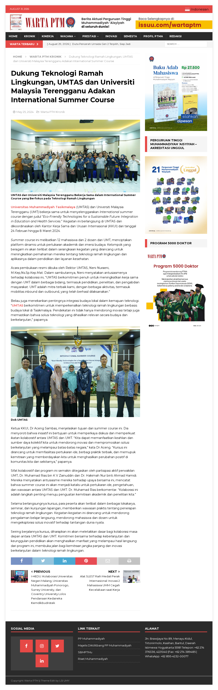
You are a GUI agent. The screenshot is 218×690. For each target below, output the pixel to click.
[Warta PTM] (109, 30)
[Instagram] (42, 646)
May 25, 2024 (25, 112)
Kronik (29, 36)
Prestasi (89, 36)
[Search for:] (186, 44)
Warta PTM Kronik (52, 112)
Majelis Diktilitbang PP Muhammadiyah (104, 645)
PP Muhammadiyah (91, 638)
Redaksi (175, 36)
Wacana (66, 36)
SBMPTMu (85, 652)
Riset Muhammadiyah (93, 658)
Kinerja (48, 36)
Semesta (130, 36)
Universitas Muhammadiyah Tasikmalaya (43, 207)
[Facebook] (26, 646)
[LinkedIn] (42, 661)
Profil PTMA (153, 36)
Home (13, 36)
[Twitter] (57, 646)
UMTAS (17, 305)
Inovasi (111, 36)
